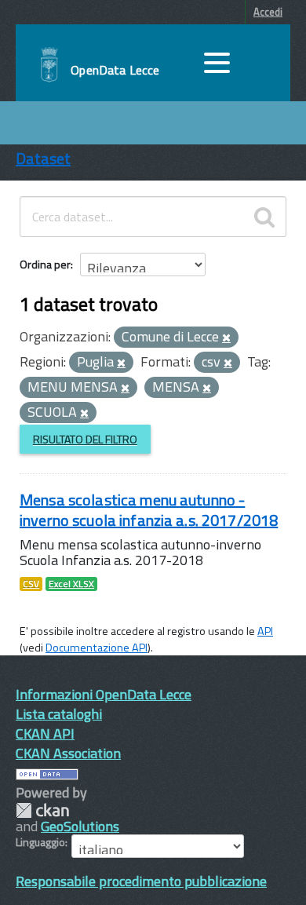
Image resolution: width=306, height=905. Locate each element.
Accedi (267, 12)
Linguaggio (40, 842)
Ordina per (45, 264)
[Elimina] (226, 338)
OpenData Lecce (115, 70)
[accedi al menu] (216, 62)
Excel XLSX (71, 584)
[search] (264, 216)
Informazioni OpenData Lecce (103, 694)
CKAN (42, 810)
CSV (31, 584)
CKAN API (45, 733)
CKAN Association (68, 753)
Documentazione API (97, 647)
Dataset (43, 158)
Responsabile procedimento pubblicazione (141, 881)
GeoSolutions (80, 826)
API (265, 631)
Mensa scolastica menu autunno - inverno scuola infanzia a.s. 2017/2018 (149, 509)
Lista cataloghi (59, 713)
